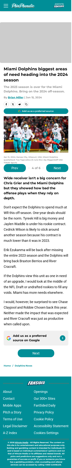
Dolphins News (23, 365)
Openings (41, 392)
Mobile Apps (12, 405)
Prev (14, 168)
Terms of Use (13, 419)
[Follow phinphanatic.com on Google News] (62, 338)
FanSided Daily (45, 405)
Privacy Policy (44, 412)
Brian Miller (15, 97)
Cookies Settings (46, 433)
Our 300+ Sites (44, 398)
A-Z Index (10, 433)
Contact (9, 398)
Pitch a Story (12, 412)
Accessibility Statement (51, 426)
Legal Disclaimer (15, 426)
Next (57, 168)
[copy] (26, 104)
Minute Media (21, 442)
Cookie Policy (43, 419)
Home (7, 365)
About (7, 392)
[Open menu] (6, 5)
